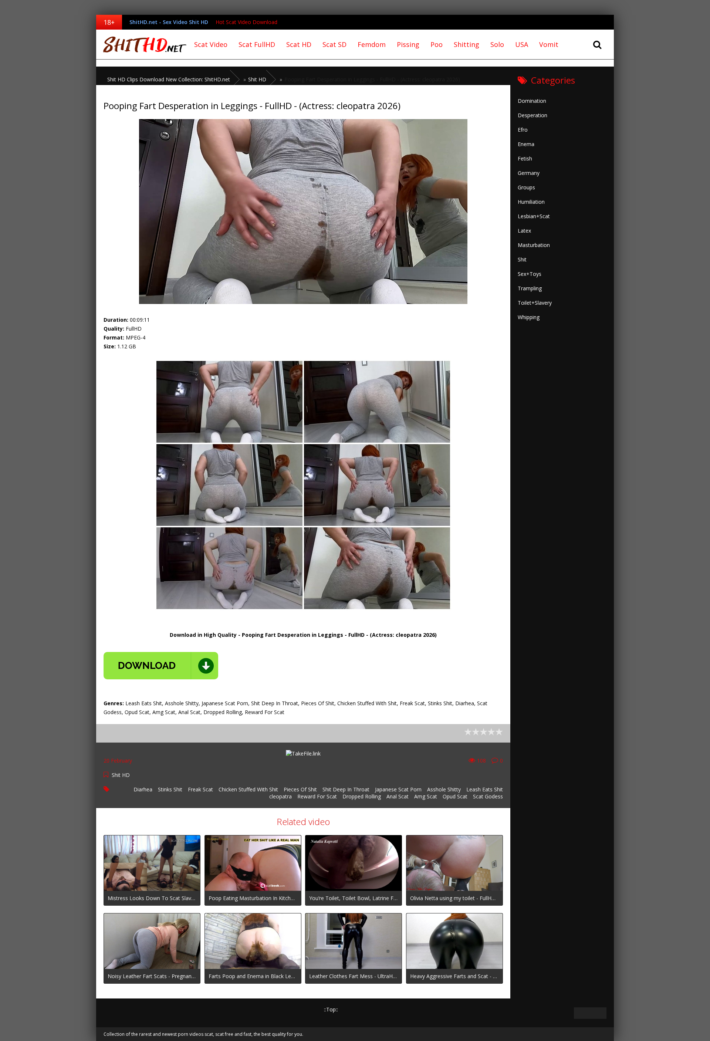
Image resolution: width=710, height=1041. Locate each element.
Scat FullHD (257, 44)
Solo (497, 44)
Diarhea (142, 789)
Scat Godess (488, 796)
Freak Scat (200, 789)
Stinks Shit (170, 789)
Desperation (532, 115)
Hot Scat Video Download (246, 22)
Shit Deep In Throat (345, 789)
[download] (161, 665)
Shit (522, 259)
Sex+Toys (529, 273)
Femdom (372, 44)
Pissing (408, 44)
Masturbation (534, 245)
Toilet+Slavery (535, 302)
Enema (526, 144)
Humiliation (531, 201)
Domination (532, 100)
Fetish (525, 158)
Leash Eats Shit (484, 789)
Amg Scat (425, 796)
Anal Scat (397, 796)
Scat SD (334, 44)
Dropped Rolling (361, 796)
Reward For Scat (317, 796)
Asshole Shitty (444, 789)
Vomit (548, 44)
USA (521, 44)
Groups (526, 187)
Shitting (466, 44)
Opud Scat (455, 796)
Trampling (530, 288)
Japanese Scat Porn (398, 789)
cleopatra (280, 796)
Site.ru (142, 44)
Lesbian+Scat (534, 216)
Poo (436, 44)
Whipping (529, 317)
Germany (529, 172)
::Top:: (331, 1009)
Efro (523, 129)
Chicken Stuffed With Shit (248, 789)
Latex (524, 230)
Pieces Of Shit (300, 789)
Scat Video (210, 44)
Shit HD (121, 774)
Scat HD (298, 44)
